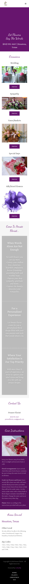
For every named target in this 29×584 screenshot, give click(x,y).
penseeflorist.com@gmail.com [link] (14, 419)
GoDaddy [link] (18, 568)
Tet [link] (14, 580)
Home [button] (14, 573)
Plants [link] (14, 575)
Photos (14, 87)
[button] (25, 3)
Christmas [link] (14, 577)
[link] (5, 4)
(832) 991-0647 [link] (9, 44)
